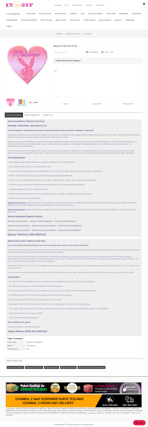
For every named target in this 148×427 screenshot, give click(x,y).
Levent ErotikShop (104, 410)
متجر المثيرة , (10, 408)
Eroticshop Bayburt (15, 367)
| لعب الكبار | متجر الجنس (95, 413)
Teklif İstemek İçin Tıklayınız (68, 61)
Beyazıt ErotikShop (60, 413)
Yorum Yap (109, 52)
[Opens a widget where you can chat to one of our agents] (139, 423)
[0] (142, 5)
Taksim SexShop (53, 408)
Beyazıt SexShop (45, 413)
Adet (55, 70)
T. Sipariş (65, 104)
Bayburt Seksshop (68, 367)
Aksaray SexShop (119, 410)
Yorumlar (93, 52)
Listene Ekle (96, 104)
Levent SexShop (89, 410)
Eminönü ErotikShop (29, 413)
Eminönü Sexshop (13, 413)
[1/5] (54, 52)
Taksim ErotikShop (68, 408)
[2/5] (56, 52)
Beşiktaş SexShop (13, 410)
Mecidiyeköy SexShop (110, 408)
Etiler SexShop (44, 410)
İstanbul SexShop (23, 408)
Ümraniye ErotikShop (77, 413)
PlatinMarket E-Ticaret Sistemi (67, 425)
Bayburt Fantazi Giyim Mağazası (92, 367)
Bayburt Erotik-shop (34, 367)
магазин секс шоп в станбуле (117, 413)
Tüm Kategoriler (13, 14)
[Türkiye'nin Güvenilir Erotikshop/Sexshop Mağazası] (19, 9)
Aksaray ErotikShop (135, 410)
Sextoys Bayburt (51, 367)
